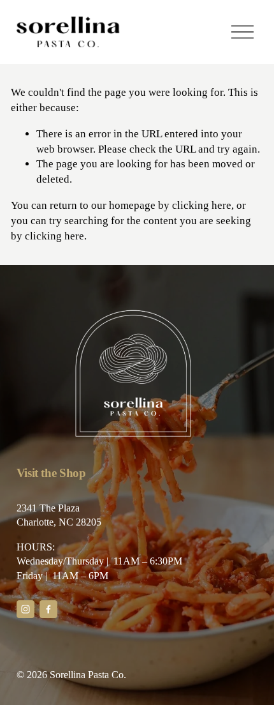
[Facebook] (48, 609)
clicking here (201, 205)
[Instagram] (25, 609)
